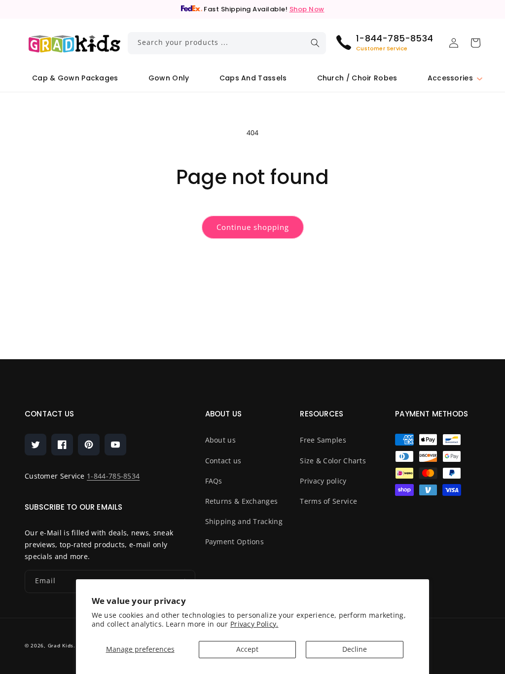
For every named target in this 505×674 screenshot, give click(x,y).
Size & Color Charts (333, 460)
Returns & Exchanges (241, 501)
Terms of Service (328, 501)
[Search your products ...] (315, 43)
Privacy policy (323, 481)
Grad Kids (60, 645)
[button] (450, 78)
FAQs (213, 481)
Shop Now (307, 9)
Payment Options (234, 541)
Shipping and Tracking (244, 521)
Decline (354, 649)
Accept (247, 649)
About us (220, 440)
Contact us (223, 460)
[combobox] (227, 43)
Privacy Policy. (254, 624)
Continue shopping (252, 227)
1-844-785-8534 (113, 476)
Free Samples (323, 440)
